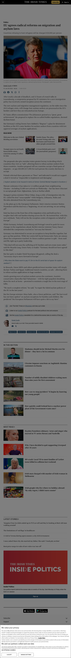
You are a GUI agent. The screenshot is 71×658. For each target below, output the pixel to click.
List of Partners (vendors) (8, 650)
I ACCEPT (9, 654)
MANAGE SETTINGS (26, 654)
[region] (35, 641)
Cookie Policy (41, 638)
